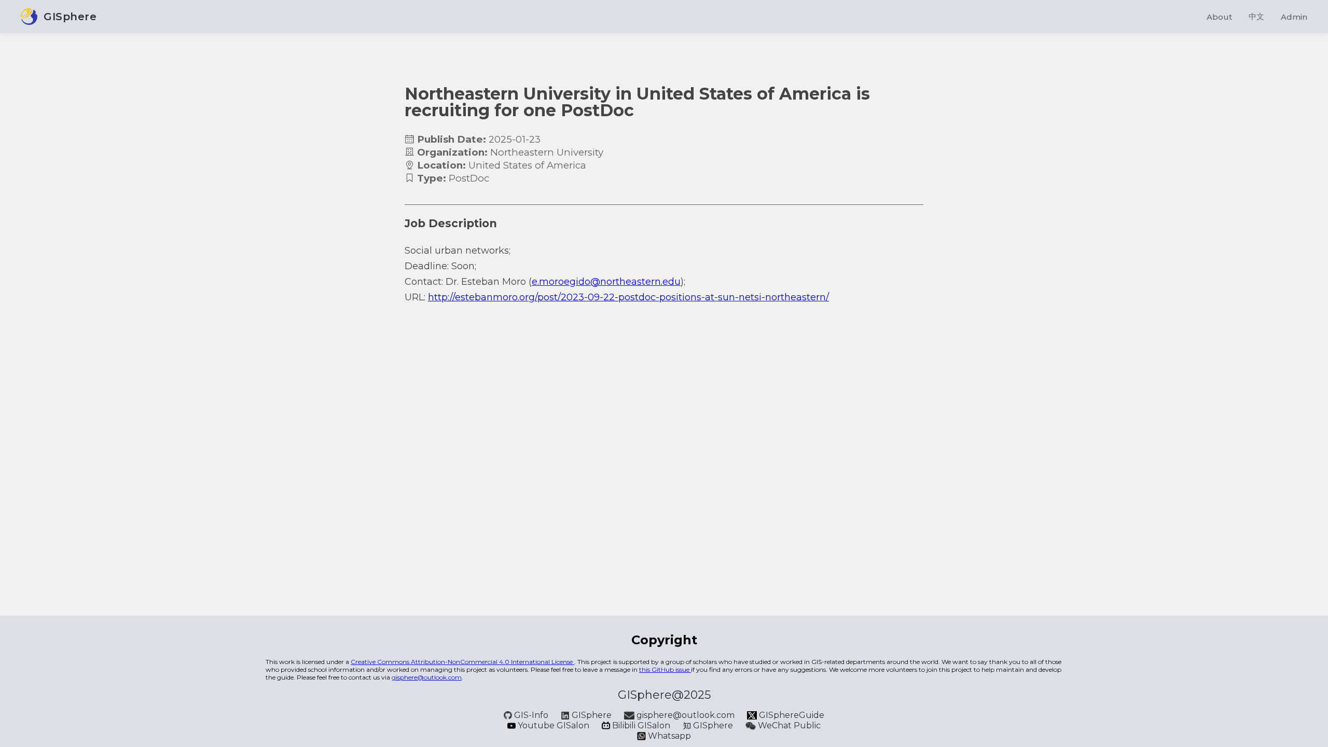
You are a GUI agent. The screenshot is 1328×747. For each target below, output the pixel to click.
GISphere (592, 715)
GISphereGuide (790, 715)
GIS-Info (531, 715)
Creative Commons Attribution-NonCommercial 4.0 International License (462, 662)
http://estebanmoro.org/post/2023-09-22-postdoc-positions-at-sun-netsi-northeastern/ (628, 297)
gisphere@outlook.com (427, 677)
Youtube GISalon (553, 725)
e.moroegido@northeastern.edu (606, 281)
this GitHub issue (665, 669)
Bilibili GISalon (641, 725)
